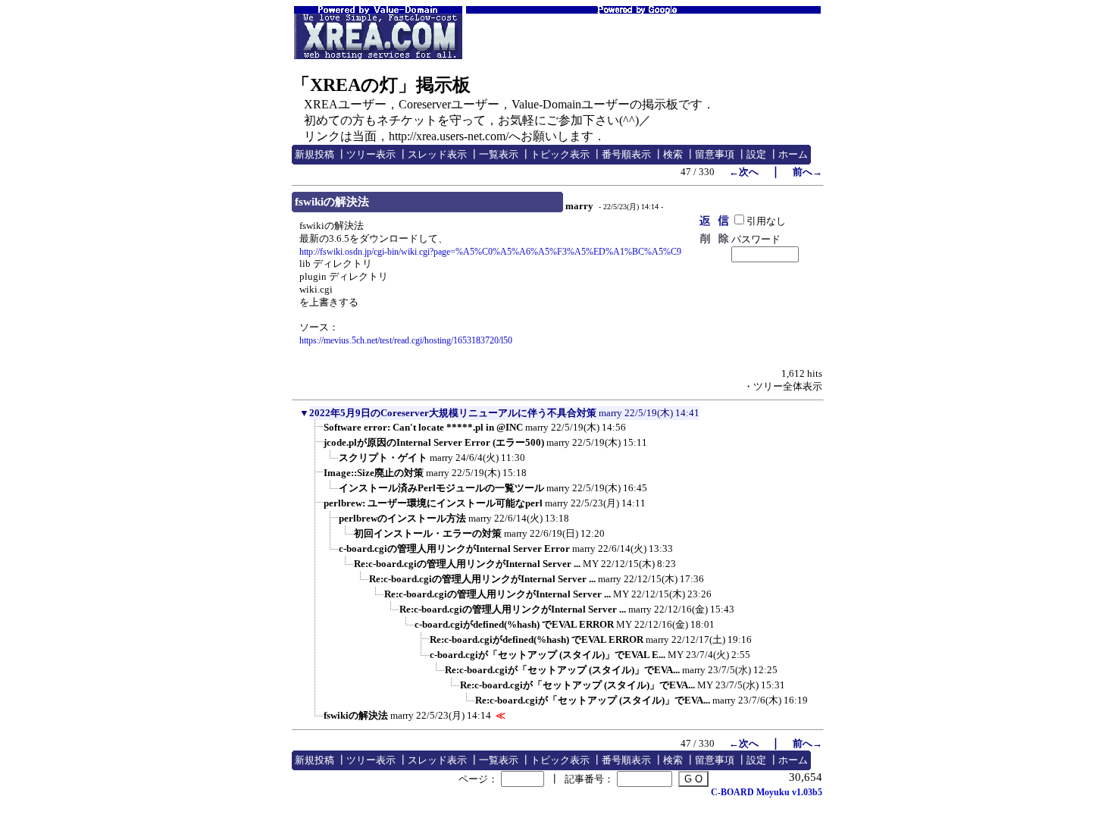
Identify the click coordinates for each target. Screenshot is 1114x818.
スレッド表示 (437, 154)
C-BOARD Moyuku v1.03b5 (766, 792)
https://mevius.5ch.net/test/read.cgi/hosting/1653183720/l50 (405, 340)
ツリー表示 (371, 154)
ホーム (793, 154)
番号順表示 (626, 154)
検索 (673, 154)
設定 (756, 154)
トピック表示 (560, 154)
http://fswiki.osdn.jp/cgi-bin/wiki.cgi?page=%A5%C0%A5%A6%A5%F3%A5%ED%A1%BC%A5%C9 (490, 251)
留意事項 (714, 154)
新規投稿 (314, 154)
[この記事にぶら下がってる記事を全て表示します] (316, 432)
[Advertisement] (643, 36)
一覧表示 (498, 154)
